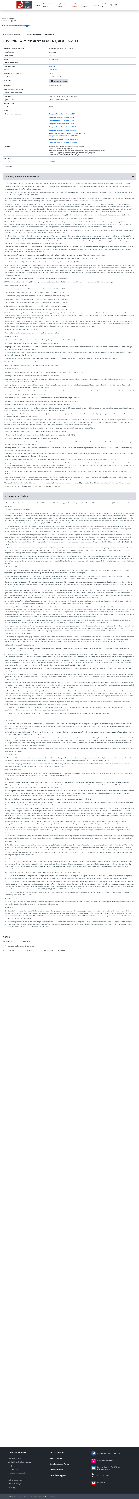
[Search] (111, 5)
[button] (69, 176)
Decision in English (60, 81)
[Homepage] (3, 34)
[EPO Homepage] (24, 5)
